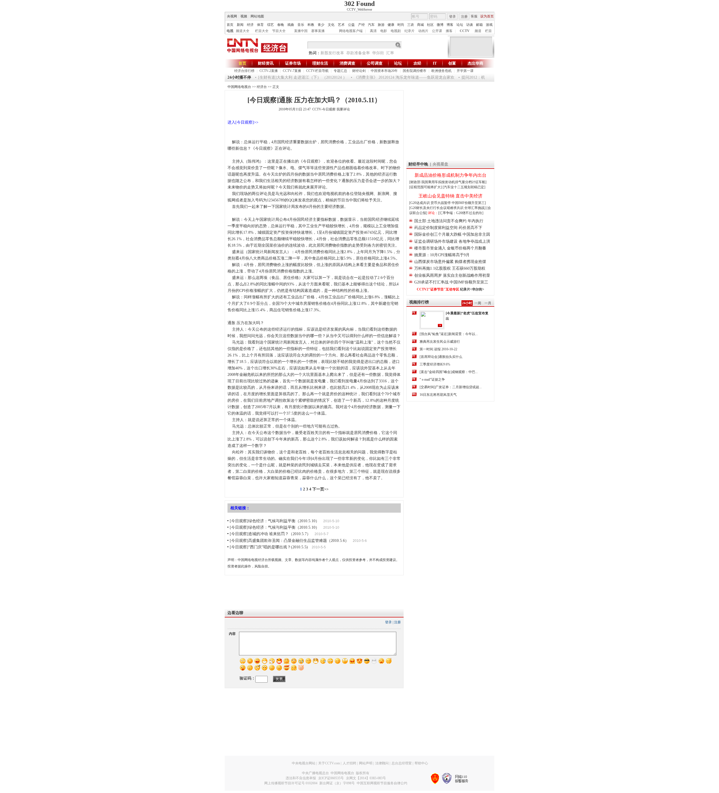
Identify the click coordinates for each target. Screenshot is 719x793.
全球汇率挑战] (475, 208)
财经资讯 (266, 63)
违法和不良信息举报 (301, 778)
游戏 (489, 25)
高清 (373, 31)
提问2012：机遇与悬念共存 (475, 77)
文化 (331, 25)
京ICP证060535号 (331, 778)
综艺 (270, 25)
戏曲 (290, 25)
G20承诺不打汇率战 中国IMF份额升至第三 (451, 282)
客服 (474, 16)
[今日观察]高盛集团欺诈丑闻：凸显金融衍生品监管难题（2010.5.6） (289, 540)
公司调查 (375, 63)
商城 (420, 25)
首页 (230, 25)
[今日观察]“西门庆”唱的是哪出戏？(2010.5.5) (269, 547)
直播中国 (301, 31)
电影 (383, 31)
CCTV (465, 31)
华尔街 (378, 53)
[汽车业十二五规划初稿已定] (464, 187)
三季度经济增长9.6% (435, 364)
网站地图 (257, 16)
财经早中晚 (418, 164)
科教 (311, 25)
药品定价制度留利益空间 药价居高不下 (448, 228)
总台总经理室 (402, 763)
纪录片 (409, 31)
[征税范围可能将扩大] (425, 187)
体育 (260, 25)
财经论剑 (359, 71)
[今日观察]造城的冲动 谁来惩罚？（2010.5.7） (270, 534)
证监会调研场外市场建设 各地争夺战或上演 (452, 241)
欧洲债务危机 (441, 71)
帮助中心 (421, 763)
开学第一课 (465, 71)
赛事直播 (318, 31)
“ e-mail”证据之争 (432, 379)
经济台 (262, 87)
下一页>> (320, 489)
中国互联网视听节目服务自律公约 (382, 783)
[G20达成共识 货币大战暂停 (430, 203)
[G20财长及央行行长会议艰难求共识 (436, 208)
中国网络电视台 (239, 87)
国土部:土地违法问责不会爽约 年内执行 (448, 221)
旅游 (381, 25)
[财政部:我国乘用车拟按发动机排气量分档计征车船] (447, 182)
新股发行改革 (332, 53)
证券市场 (293, 63)
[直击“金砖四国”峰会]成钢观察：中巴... (449, 372)
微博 (440, 25)
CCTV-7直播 (292, 71)
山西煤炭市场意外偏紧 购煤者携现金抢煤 (450, 262)
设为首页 (487, 16)
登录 (452, 17)
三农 (410, 25)
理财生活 (320, 63)
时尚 (400, 25)
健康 (391, 25)
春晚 (280, 25)
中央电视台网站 (303, 763)
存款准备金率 (358, 53)
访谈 (469, 25)
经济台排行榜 (244, 71)
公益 (351, 25)
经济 (250, 25)
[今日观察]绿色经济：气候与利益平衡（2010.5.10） (274, 521)
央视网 (232, 16)
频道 (478, 31)
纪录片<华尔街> (472, 289)
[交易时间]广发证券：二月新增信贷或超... (451, 387)
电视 (230, 31)
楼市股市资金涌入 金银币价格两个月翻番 (450, 248)
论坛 (459, 25)
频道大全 (242, 31)
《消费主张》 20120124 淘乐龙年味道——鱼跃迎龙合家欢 (395, 77)
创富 (452, 63)
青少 (321, 25)
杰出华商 (475, 63)
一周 (477, 303)
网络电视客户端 (351, 31)
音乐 (300, 25)
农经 (417, 63)
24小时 (467, 303)
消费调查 (347, 63)
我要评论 (343, 109)
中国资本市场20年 (384, 71)
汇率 (390, 53)
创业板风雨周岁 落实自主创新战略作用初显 (452, 275)
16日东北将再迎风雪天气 (438, 395)
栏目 (488, 31)
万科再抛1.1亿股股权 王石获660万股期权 (449, 268)
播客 (449, 31)
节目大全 (279, 31)
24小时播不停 (239, 77)
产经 (361, 25)
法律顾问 (382, 763)
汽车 (371, 25)
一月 (487, 303)
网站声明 (365, 763)
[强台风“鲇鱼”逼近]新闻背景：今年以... (449, 334)
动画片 (423, 31)
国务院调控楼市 (414, 71)
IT (435, 63)
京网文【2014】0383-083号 (366, 778)
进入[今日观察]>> (242, 122)
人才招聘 (349, 763)
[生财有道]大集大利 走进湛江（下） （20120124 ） (293, 77)
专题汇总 (340, 71)
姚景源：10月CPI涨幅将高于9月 (442, 255)
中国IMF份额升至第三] (469, 203)
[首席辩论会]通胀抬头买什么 (441, 357)
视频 (243, 16)
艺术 (341, 25)
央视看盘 (440, 164)
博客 (450, 25)
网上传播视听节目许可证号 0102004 (290, 783)
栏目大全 (262, 31)
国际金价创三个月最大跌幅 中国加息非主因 (452, 234)
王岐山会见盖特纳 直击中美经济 (450, 196)
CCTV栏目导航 (317, 71)
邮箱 (479, 25)
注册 (464, 17)
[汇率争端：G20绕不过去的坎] (460, 213)
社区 (430, 25)
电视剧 (396, 31)
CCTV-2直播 (269, 71)
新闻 (240, 25)
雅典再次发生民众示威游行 (440, 342)
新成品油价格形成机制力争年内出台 (450, 175)
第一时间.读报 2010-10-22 (438, 349)
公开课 (437, 31)
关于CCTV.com (329, 763)
